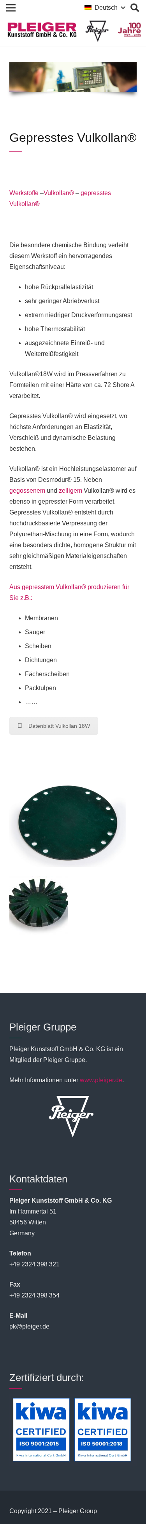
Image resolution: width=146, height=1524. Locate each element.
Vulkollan (59, 193)
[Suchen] (134, 8)
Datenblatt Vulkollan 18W (59, 726)
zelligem (70, 490)
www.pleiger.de (101, 1080)
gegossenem (27, 490)
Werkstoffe (24, 193)
